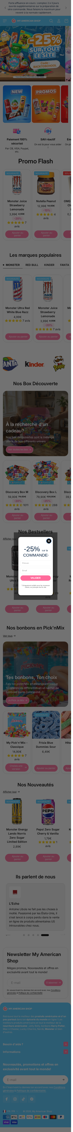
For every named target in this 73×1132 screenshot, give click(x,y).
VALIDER (35, 578)
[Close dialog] (48, 540)
